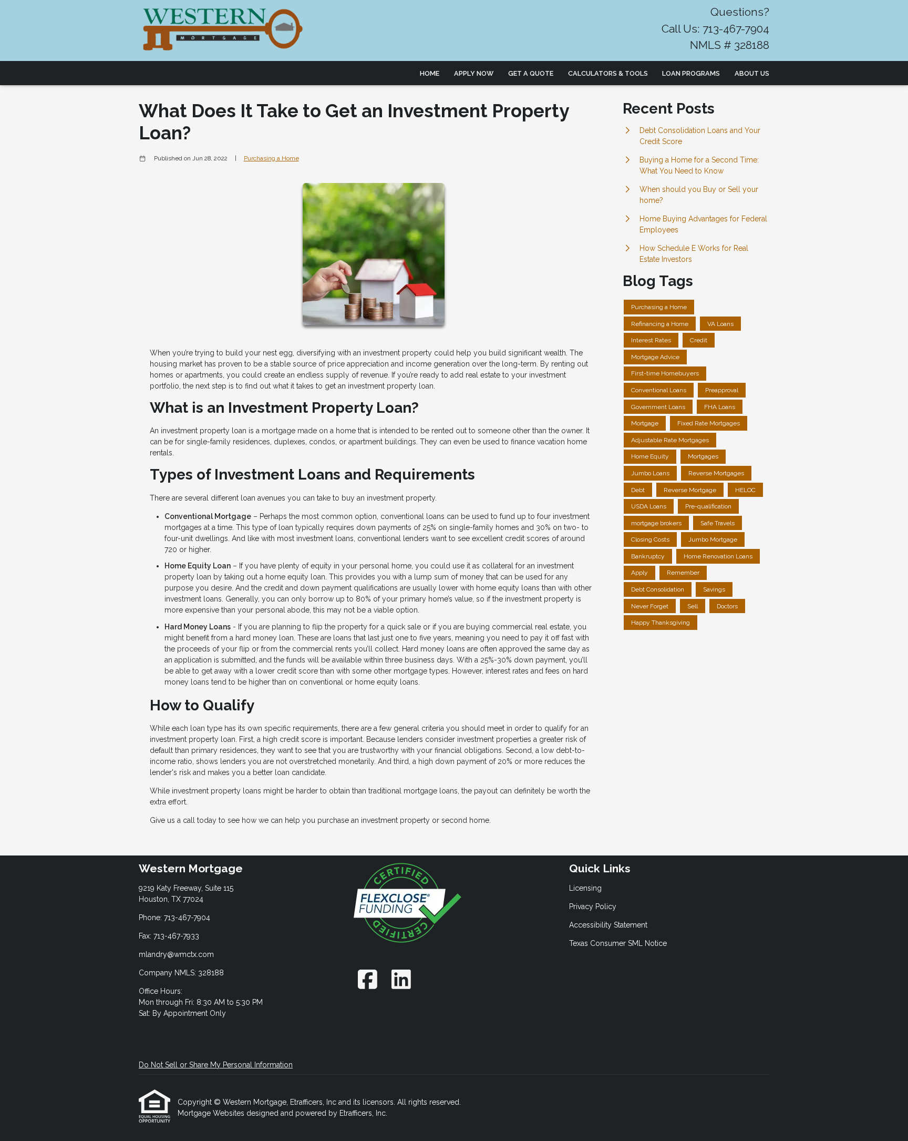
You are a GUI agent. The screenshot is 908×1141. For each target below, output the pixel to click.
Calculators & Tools (608, 73)
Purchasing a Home (271, 158)
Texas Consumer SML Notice (618, 943)
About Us (752, 73)
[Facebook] (367, 979)
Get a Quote (530, 73)
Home (429, 73)
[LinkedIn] (401, 979)
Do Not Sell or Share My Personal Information (216, 1065)
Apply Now (473, 73)
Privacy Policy (592, 906)
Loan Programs (691, 73)
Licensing (585, 888)
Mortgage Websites (212, 1113)
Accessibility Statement (608, 925)
